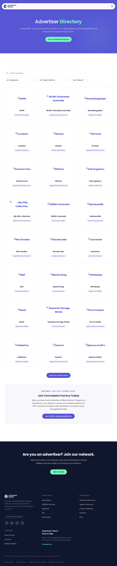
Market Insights (11, 543)
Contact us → (47, 544)
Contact (8, 539)
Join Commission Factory (58, 39)
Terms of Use (21, 562)
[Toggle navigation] (112, 6)
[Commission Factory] (21, 496)
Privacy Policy (9, 562)
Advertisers (46, 500)
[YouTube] (22, 523)
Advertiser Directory (87, 500)
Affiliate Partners (48, 504)
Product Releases (86, 508)
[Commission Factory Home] (10, 6)
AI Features (46, 517)
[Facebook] (7, 523)
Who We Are (9, 535)
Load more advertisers (58, 375)
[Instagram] (17, 523)
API (43, 513)
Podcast (83, 513)
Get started (58, 472)
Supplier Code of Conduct (37, 562)
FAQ (81, 517)
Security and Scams (56, 562)
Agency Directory (86, 504)
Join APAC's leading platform (58, 416)
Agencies (45, 508)
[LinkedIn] (12, 523)
